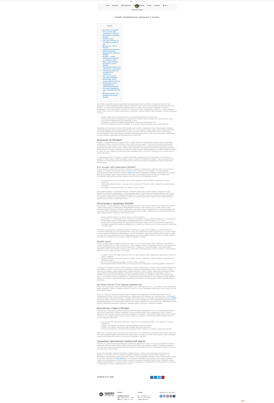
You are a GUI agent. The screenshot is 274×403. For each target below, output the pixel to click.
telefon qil (131, 173)
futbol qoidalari (120, 358)
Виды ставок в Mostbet (110, 62)
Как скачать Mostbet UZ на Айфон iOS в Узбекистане (111, 72)
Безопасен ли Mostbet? (111, 30)
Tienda (149, 5)
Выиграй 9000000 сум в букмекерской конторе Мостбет (111, 95)
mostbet (173, 298)
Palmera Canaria (139, 5)
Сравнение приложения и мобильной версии (111, 50)
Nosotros (115, 5)
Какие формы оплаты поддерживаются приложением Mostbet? (111, 84)
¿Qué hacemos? (126, 5)
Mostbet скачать (108, 39)
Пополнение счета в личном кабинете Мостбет (111, 80)
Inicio (108, 5)
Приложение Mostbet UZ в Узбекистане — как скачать (111, 68)
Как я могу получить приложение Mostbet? (110, 77)
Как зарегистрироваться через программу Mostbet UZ (111, 90)
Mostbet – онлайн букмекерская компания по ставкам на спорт (111, 58)
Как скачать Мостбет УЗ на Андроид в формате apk (111, 42)
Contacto (157, 5)
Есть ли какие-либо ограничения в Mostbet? (111, 32)
